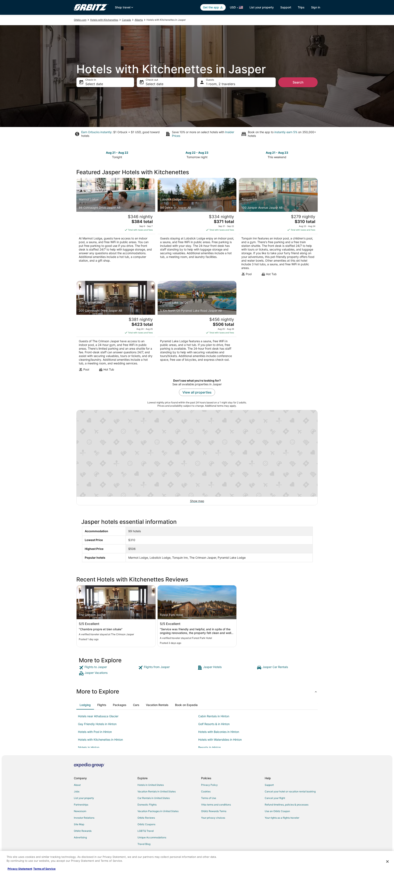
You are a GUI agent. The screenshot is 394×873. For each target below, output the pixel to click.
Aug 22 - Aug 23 (197, 152)
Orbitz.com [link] (80, 19)
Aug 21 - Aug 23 (277, 152)
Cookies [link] (206, 791)
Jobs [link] (76, 791)
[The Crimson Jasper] (115, 327)
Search (298, 82)
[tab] (85, 704)
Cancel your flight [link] (275, 798)
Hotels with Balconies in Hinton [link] (218, 731)
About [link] (77, 784)
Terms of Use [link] (208, 798)
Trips (301, 7)
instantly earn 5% (285, 132)
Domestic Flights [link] (147, 804)
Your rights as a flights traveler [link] (282, 817)
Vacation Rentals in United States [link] (156, 791)
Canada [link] (126, 19)
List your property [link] (84, 798)
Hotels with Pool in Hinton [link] (95, 731)
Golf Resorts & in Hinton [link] (214, 724)
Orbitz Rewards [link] (83, 830)
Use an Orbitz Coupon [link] (277, 811)
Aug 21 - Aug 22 (117, 152)
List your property (262, 7)
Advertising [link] (80, 837)
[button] (197, 691)
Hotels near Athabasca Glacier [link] (98, 716)
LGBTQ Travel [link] (145, 830)
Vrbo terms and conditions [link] (216, 804)
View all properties (197, 392)
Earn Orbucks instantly (96, 132)
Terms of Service (44, 868)
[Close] (387, 861)
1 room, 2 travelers (220, 84)
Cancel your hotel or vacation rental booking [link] (290, 791)
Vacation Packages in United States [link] (158, 811)
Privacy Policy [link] (209, 784)
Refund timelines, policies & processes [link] (286, 804)
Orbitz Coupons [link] (146, 824)
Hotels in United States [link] (150, 784)
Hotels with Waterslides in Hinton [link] (220, 739)
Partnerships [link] (81, 804)
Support (285, 7)
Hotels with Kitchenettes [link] (104, 19)
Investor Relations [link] (84, 817)
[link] (108, 667)
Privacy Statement (20, 868)
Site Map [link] (79, 824)
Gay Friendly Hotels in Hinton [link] (97, 724)
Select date (94, 84)
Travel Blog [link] (143, 844)
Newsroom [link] (80, 811)
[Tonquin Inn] (278, 228)
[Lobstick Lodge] (197, 228)
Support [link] (269, 784)
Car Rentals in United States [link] (153, 798)
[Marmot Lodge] (115, 228)
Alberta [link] (139, 19)
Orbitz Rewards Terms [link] (213, 811)
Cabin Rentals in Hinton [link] (213, 716)
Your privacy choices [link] (213, 817)
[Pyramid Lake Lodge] (197, 327)
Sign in (315, 7)
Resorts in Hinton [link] (209, 747)
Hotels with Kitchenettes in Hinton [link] (100, 739)
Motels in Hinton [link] (88, 747)
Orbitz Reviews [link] (146, 817)
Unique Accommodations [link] (151, 837)
